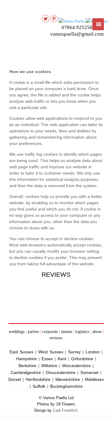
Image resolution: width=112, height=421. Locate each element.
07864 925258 (77, 27)
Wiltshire (49, 365)
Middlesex (94, 379)
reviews (56, 338)
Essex (47, 358)
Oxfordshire (82, 358)
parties (33, 331)
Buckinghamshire (66, 386)
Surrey (74, 351)
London (92, 351)
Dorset (14, 379)
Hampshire (26, 358)
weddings (16, 331)
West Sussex (50, 351)
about (97, 331)
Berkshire (27, 365)
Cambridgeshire (26, 372)
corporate (50, 331)
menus (66, 331)
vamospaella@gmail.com (77, 34)
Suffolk (39, 386)
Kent (62, 358)
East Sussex (21, 351)
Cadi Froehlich (65, 410)
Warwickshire (67, 379)
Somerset (89, 372)
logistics (82, 331)
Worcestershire (76, 365)
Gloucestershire (61, 372)
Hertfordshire (38, 379)
